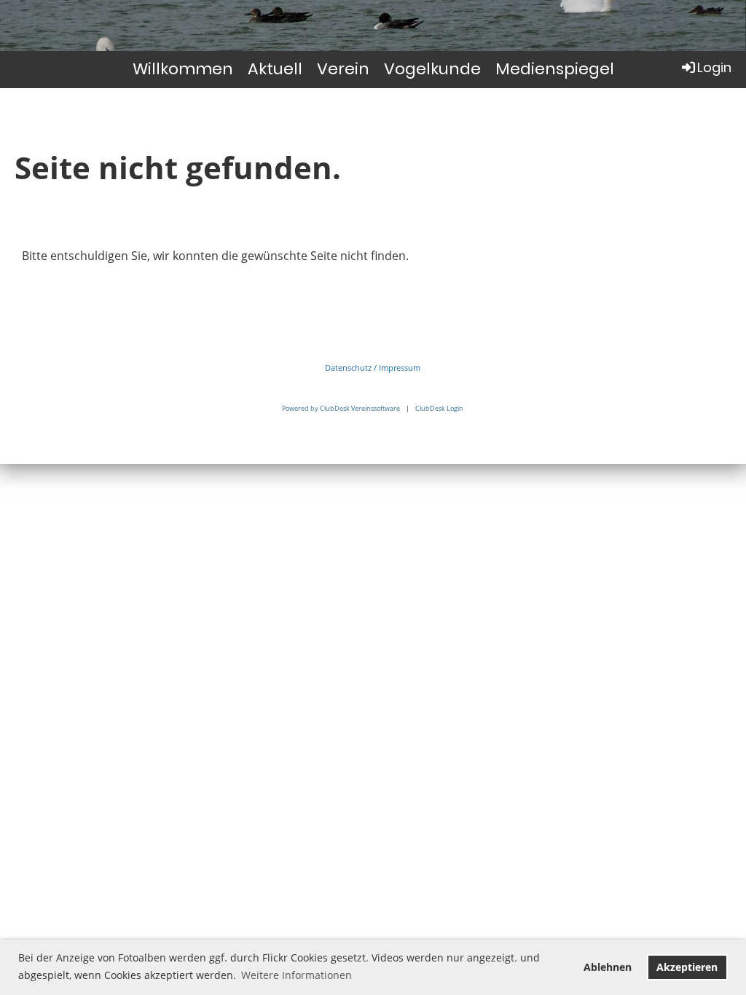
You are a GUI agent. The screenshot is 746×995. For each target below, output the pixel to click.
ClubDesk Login (439, 408)
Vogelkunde (432, 69)
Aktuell (275, 69)
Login (714, 67)
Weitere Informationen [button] (296, 975)
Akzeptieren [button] (687, 967)
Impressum (399, 367)
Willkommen (183, 69)
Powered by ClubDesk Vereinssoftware (341, 408)
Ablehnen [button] (608, 967)
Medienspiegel (554, 69)
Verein (343, 69)
